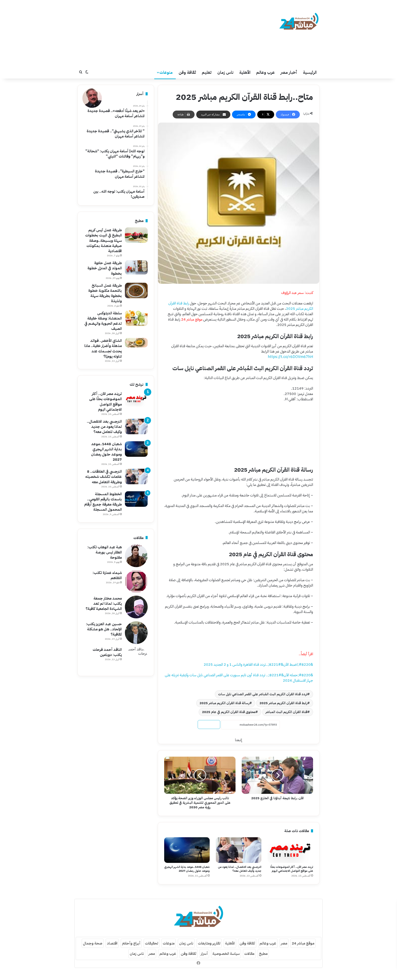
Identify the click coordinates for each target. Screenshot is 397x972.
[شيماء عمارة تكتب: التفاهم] (136, 581)
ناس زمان (225, 72)
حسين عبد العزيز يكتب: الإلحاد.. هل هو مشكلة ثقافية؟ (104, 629)
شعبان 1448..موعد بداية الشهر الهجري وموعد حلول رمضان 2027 (187, 869)
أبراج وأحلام (131, 943)
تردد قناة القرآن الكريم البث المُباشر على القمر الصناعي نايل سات (262, 694)
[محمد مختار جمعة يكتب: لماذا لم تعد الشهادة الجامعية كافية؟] (136, 607)
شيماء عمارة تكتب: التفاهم (107, 575)
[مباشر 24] (298, 22)
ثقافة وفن (187, 72)
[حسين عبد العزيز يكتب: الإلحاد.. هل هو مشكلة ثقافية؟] (136, 632)
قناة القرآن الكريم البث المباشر (286, 712)
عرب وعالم (265, 72)
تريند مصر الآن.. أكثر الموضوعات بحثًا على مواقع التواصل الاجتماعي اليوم (291, 869)
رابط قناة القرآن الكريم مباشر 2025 (283, 703)
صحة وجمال (92, 943)
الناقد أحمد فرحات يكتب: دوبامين (107, 652)
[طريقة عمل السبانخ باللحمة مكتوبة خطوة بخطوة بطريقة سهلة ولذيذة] (136, 290)
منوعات (166, 72)
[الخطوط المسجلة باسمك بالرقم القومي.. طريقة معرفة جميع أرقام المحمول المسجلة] (136, 499)
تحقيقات (151, 943)
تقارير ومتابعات (209, 943)
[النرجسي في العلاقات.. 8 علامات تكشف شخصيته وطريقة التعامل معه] (136, 476)
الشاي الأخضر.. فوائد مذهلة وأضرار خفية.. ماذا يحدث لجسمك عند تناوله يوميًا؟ (103, 348)
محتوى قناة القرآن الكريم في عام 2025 (228, 712)
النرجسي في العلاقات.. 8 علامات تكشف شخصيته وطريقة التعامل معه (103, 476)
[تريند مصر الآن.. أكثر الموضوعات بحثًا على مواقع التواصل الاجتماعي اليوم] (290, 850)
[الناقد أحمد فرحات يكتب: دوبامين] (136, 658)
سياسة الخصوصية (226, 953)
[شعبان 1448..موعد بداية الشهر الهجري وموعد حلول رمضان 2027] (187, 850)
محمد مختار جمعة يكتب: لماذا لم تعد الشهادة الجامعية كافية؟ (104, 603)
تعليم (207, 72)
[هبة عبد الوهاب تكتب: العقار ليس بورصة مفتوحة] (136, 555)
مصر (284, 943)
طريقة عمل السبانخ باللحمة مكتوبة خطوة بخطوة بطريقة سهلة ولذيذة (105, 293)
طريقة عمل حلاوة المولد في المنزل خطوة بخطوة (104, 268)
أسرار (204, 953)
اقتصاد (112, 943)
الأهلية (244, 72)
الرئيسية (310, 72)
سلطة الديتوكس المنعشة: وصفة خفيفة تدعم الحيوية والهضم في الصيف (103, 321)
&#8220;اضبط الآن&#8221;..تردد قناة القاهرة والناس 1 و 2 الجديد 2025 (258, 664)
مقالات (249, 953)
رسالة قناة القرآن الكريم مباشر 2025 (224, 703)
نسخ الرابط (209, 724)
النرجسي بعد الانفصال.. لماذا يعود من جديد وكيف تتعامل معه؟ (239, 869)
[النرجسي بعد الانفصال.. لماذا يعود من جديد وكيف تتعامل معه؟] (238, 850)
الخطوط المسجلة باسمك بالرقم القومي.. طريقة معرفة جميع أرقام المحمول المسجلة (103, 501)
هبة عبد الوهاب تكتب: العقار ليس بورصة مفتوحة (104, 552)
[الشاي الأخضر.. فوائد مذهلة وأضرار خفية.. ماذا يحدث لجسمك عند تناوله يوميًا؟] (136, 342)
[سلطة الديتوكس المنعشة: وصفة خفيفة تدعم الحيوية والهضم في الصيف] (136, 318)
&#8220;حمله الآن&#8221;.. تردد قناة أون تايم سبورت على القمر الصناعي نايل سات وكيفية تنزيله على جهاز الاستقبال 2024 (239, 677)
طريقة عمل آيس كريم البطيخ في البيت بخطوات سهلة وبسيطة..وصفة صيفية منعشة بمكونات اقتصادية (103, 240)
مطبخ (263, 953)
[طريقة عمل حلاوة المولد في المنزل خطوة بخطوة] (136, 267)
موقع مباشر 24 (303, 943)
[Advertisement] (157, 33)
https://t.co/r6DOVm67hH (290, 356)
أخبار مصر (289, 72)
